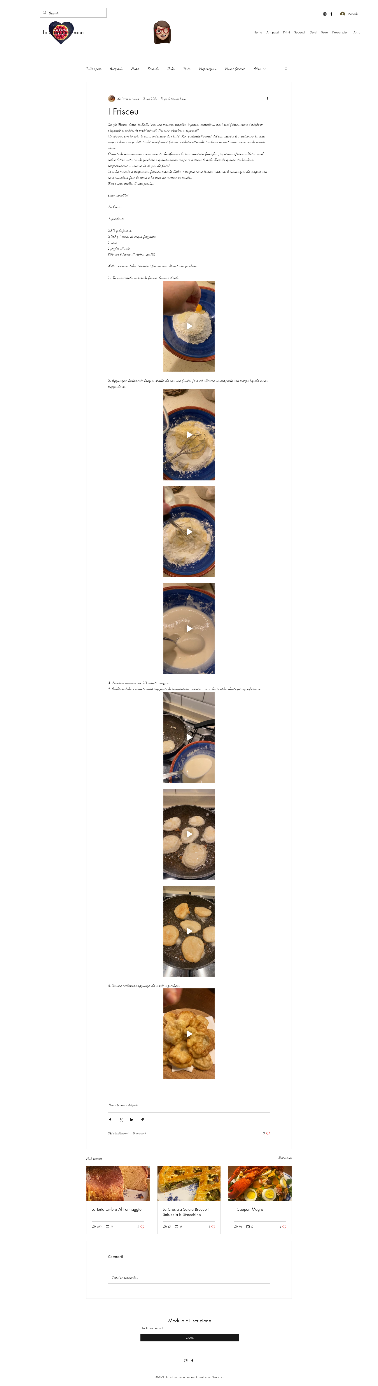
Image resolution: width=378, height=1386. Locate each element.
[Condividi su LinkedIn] (132, 1120)
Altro (257, 68)
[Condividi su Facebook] (110, 1120)
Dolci (171, 68)
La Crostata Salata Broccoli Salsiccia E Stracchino (186, 1212)
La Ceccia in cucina (63, 32)
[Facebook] (331, 14)
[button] (286, 68)
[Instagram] (325, 14)
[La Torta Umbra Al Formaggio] (118, 1183)
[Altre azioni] (267, 98)
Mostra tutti (285, 1158)
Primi (135, 68)
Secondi (153, 68)
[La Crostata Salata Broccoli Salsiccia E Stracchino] (189, 1183)
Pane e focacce (235, 68)
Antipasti (116, 68)
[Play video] (189, 326)
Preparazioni (207, 68)
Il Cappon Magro (248, 1209)
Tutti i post (93, 68)
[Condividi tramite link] (142, 1120)
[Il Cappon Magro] (260, 1183)
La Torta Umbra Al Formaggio (117, 1209)
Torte (186, 68)
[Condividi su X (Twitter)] (121, 1120)
